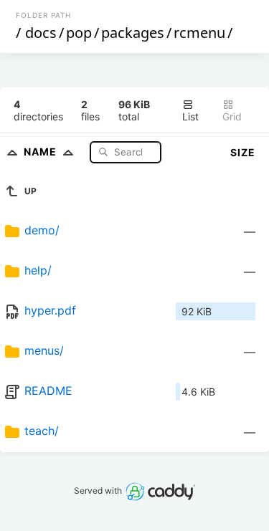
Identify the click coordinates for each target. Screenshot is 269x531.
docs (41, 32)
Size (242, 152)
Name (42, 151)
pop (79, 32)
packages (132, 32)
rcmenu (199, 32)
